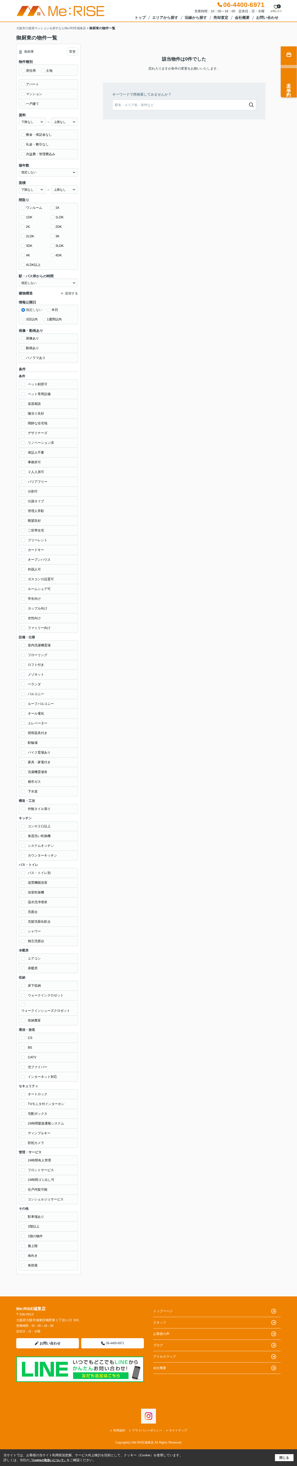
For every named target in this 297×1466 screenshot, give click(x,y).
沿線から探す (196, 17)
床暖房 (33, 968)
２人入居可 (36, 472)
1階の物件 (35, 1236)
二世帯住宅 (36, 530)
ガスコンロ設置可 (41, 579)
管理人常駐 (36, 511)
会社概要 (242, 17)
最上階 (33, 1246)
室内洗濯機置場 (39, 645)
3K (57, 236)
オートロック (37, 1094)
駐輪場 (33, 742)
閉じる (284, 1458)
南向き (33, 1255)
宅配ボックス (37, 1113)
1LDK (59, 217)
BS (30, 1047)
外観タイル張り (39, 809)
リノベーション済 (41, 443)
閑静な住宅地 (37, 423)
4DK (58, 255)
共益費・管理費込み (40, 154)
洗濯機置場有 (37, 772)
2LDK (30, 236)
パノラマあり (35, 358)
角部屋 (33, 1265)
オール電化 (36, 713)
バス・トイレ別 (39, 873)
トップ (140, 17)
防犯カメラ (36, 1143)
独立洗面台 (36, 941)
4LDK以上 (33, 265)
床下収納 (34, 985)
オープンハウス (39, 559)
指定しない (34, 310)
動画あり (32, 348)
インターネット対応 (42, 1077)
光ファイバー (37, 1067)
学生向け (34, 598)
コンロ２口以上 (39, 826)
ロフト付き (36, 665)
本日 (55, 310)
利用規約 (119, 1430)
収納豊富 (34, 1020)
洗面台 (33, 912)
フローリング (37, 655)
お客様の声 (161, 1334)
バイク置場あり (39, 752)
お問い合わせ (267, 17)
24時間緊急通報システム (46, 1123)
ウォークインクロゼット (46, 995)
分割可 (33, 491)
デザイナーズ (37, 433)
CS (30, 1038)
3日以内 (32, 319)
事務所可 (34, 462)
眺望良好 (34, 520)
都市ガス (34, 781)
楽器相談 (34, 404)
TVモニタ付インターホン (46, 1104)
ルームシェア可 (39, 589)
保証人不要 (36, 452)
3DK (29, 246)
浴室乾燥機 (36, 892)
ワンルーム (34, 207)
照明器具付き (37, 733)
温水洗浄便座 (37, 902)
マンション (34, 94)
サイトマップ (178, 1430)
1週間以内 (54, 319)
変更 (72, 51)
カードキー (36, 550)
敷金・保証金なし (39, 134)
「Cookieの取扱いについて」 (48, 1460)
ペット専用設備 (39, 394)
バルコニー (36, 694)
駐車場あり (36, 1216)
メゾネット (36, 674)
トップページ (163, 1311)
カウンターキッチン (42, 855)
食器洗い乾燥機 (39, 836)
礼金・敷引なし (37, 144)
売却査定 (220, 17)
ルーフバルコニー (41, 704)
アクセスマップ (164, 1356)
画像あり (32, 338)
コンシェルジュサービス (46, 1199)
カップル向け (37, 608)
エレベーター (37, 723)
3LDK (59, 246)
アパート (32, 84)
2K (28, 227)
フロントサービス (41, 1170)
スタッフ (159, 1322)
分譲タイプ (36, 501)
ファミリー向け (39, 628)
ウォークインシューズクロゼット (45, 1010)
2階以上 (33, 1226)
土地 (49, 70)
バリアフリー (37, 481)
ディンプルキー (39, 1133)
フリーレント (37, 540)
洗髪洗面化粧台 (39, 921)
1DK (29, 217)
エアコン (34, 958)
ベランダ (34, 684)
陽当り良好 (36, 413)
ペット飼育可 (37, 384)
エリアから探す (165, 17)
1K (57, 207)
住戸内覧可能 (37, 1189)
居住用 (31, 70)
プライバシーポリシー (147, 1430)
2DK (58, 227)
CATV (32, 1057)
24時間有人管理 (39, 1160)
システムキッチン (41, 845)
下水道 (33, 791)
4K (28, 255)
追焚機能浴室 (37, 882)
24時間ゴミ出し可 (41, 1180)
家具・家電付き (39, 762)
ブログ (158, 1345)
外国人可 (34, 569)
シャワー (34, 931)
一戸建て (32, 104)
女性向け (34, 618)
